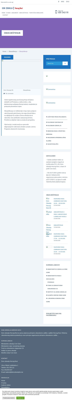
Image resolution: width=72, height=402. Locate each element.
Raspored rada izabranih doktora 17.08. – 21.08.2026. (60, 236)
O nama (8, 12)
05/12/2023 (7, 57)
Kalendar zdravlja (54, 125)
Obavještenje (58, 225)
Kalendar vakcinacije (55, 122)
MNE (62, 1)
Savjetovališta (53, 144)
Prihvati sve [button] (20, 398)
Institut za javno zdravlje (57, 292)
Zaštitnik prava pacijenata (57, 117)
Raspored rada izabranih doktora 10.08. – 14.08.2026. (60, 249)
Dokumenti (15, 12)
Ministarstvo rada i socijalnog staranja (13, 346)
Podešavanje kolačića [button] (8, 398)
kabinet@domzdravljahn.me (14, 372)
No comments (9, 93)
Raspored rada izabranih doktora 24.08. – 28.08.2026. (60, 201)
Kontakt (5, 15)
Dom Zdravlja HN (8, 90)
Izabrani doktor (6, 385)
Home (3, 12)
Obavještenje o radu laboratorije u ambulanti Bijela (60, 214)
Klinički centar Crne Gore (57, 295)
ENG (67, 1)
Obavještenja (23, 12)
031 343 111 (63, 12)
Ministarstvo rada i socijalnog (53, 279)
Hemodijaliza (5, 387)
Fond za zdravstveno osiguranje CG (12, 348)
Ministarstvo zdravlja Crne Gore (11, 344)
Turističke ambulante (36, 12)
